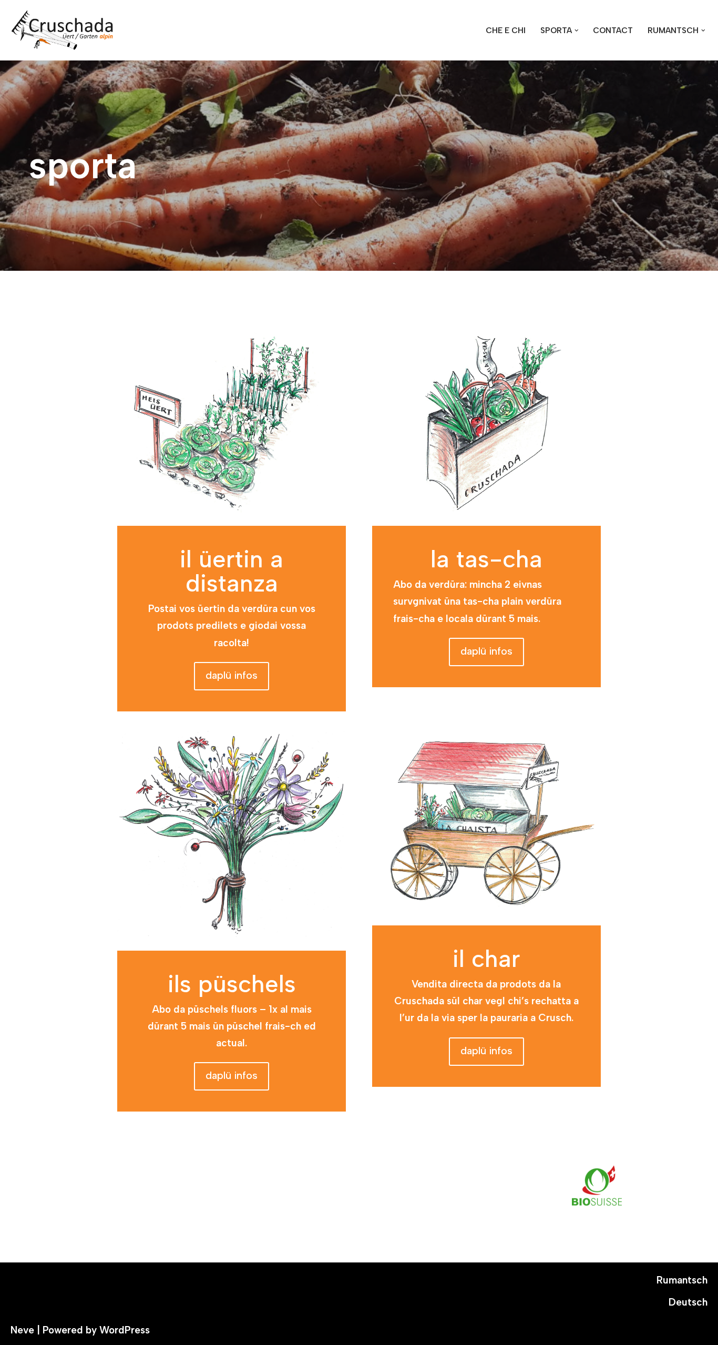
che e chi (506, 30)
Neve (22, 1330)
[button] (577, 30)
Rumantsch (682, 1280)
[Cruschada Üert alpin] (63, 30)
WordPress (124, 1330)
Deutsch (688, 1302)
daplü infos (232, 675)
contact (613, 30)
